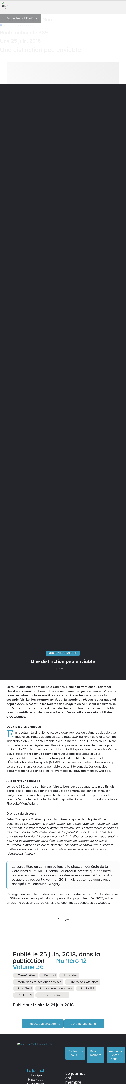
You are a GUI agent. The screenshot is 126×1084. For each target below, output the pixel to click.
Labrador (70, 975)
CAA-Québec (26, 975)
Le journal (35, 1070)
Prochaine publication (83, 1024)
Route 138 (87, 988)
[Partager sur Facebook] (52, 927)
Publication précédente (44, 1024)
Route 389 (24, 995)
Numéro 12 (70, 961)
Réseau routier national (56, 988)
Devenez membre (96, 1053)
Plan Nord (24, 988)
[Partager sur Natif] (73, 927)
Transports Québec (53, 995)
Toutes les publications (21, 18)
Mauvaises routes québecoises (39, 982)
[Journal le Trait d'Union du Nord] (35, 1044)
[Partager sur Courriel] (66, 927)
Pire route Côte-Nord (84, 982)
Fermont (49, 975)
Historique (35, 1080)
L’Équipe (35, 1075)
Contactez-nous (75, 1053)
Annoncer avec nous (115, 1055)
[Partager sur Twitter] (59, 927)
